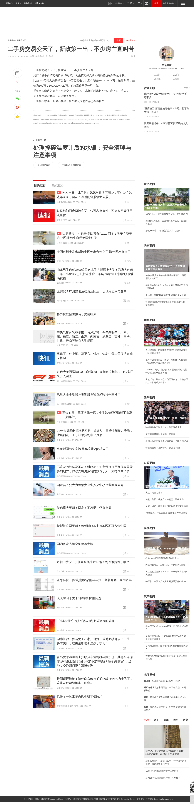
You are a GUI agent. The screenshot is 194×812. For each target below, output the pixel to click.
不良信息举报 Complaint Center (122, 799)
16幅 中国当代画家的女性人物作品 (162, 771)
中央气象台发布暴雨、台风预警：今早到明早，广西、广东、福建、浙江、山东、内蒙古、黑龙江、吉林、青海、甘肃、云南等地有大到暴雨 (95, 336)
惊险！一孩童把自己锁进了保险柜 (79, 696)
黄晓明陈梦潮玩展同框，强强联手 (161, 434)
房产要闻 (149, 184)
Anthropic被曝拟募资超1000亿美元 (162, 558)
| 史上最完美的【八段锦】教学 (162, 681)
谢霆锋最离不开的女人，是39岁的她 (163, 448)
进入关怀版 (39, 3)
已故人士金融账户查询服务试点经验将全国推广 (88, 394)
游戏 (166, 720)
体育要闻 (149, 320)
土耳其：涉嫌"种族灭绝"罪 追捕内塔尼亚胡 (166, 295)
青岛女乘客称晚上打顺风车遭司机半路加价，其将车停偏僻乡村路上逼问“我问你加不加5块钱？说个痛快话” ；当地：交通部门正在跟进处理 (95, 661)
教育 (185, 720)
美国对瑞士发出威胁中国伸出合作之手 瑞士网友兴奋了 (93, 251)
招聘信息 (86, 799)
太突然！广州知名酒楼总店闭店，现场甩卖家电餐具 (92, 291)
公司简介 (68, 799)
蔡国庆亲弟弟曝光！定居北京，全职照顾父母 (167, 441)
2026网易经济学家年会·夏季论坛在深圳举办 (166, 513)
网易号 (19, 40)
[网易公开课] (119, 3)
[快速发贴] (17, 73)
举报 (133, 56)
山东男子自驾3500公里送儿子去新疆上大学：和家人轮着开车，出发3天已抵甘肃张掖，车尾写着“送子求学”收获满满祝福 (95, 274)
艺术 (146, 720)
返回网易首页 (43, 165)
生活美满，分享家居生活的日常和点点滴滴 (166, 68)
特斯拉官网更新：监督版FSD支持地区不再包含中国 (91, 526)
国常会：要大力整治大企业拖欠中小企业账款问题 (90, 485)
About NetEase (56, 799)
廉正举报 (140, 799)
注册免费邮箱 (168, 3)
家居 (175, 720)
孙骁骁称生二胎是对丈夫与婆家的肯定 (164, 427)
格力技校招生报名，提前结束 (76, 314)
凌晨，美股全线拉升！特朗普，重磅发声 (165, 499)
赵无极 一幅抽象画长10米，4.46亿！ (163, 777)
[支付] (139, 3)
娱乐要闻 (149, 397)
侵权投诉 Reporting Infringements (159, 799)
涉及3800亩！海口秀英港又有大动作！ (164, 230)
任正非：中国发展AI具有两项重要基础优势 (166, 581)
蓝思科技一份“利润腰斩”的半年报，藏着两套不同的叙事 (94, 580)
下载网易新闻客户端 (71, 165)
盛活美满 (39, 56)
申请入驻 (129, 40)
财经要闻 (149, 462)
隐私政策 (104, 799)
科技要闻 (149, 528)
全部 (186, 88)
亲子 (156, 720)
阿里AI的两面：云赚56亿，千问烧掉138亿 (165, 565)
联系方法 (77, 799)
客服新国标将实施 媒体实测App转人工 (83, 449)
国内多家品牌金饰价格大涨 (75, 544)
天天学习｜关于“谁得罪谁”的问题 (79, 598)
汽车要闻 (149, 596)
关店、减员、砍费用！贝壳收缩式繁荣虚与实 (167, 506)
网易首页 (9, 3)
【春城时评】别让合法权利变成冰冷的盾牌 (85, 621)
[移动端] (110, 3)
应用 (17, 3)
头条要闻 (149, 245)
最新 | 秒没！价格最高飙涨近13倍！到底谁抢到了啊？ (93, 562)
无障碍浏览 (28, 3)
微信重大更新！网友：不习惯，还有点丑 (84, 507)
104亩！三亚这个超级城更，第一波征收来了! (167, 214)
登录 (156, 3)
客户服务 (95, 799)
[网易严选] (130, 3)
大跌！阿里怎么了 (154, 492)
